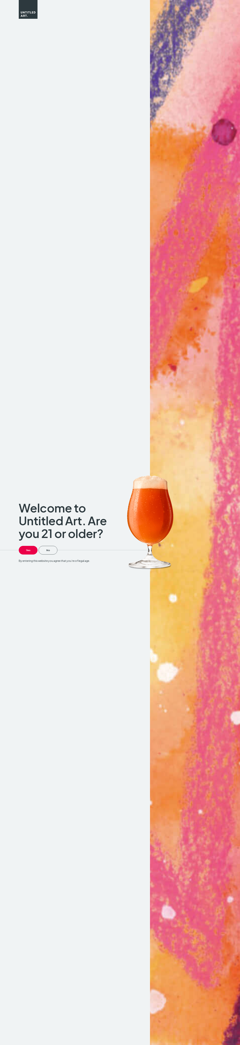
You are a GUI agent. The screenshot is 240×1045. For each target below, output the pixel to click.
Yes (28, 550)
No (48, 550)
